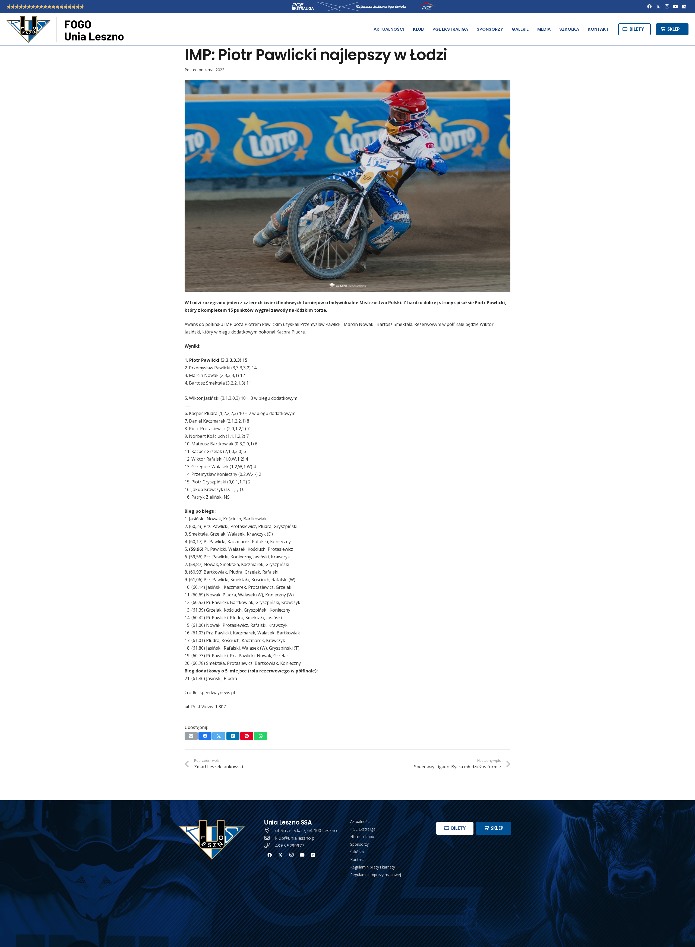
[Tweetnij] (218, 736)
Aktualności (360, 821)
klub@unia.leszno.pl (295, 838)
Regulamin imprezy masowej (375, 874)
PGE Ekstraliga (362, 829)
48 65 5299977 (289, 846)
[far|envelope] (269, 838)
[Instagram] (666, 6)
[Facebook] (649, 6)
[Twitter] (658, 6)
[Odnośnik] (66, 29)
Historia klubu (362, 836)
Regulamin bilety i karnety (372, 867)
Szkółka (357, 851)
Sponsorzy (359, 844)
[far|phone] (269, 846)
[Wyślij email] (191, 736)
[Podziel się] (204, 736)
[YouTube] (675, 6)
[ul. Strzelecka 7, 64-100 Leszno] (269, 830)
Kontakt (357, 859)
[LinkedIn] (684, 6)
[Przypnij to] (246, 736)
